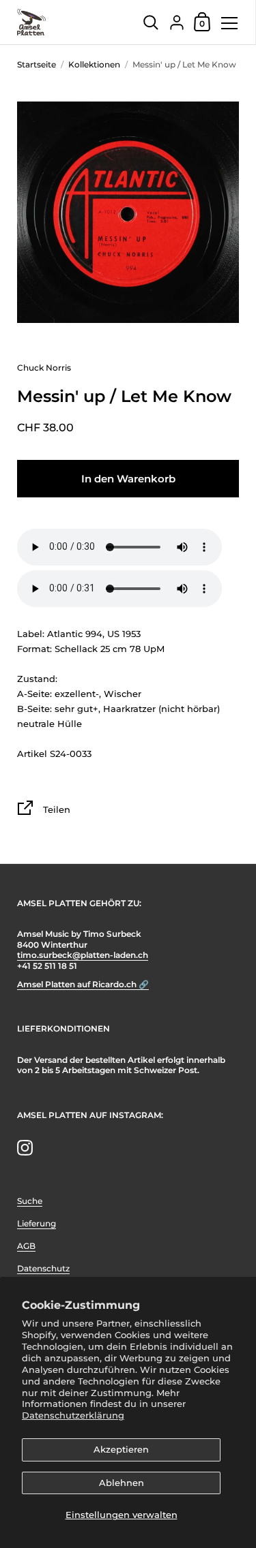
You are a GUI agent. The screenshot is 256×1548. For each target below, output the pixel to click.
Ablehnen (121, 1482)
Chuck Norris (44, 367)
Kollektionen (94, 64)
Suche (29, 1201)
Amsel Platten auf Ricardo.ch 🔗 (83, 984)
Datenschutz (43, 1268)
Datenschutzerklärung (73, 1415)
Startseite (36, 64)
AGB (26, 1246)
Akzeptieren (121, 1449)
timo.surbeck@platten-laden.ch (82, 955)
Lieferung (36, 1223)
